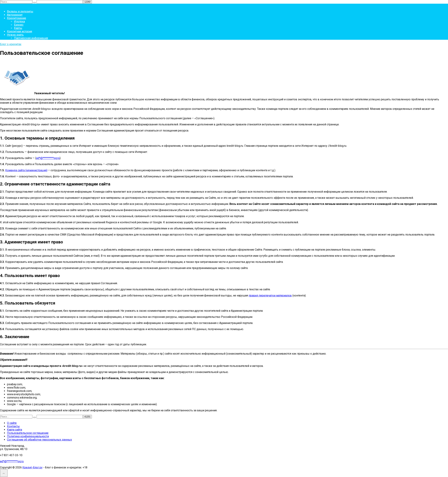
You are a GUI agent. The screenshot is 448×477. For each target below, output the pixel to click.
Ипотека (19, 21)
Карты (18, 28)
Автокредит (15, 14)
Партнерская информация (31, 38)
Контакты (13, 426)
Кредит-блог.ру (32, 467)
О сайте (12, 423)
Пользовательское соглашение (27, 433)
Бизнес (18, 24)
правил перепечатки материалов (270, 295)
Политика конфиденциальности (28, 436)
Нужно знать (15, 34)
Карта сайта (14, 429)
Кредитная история (19, 31)
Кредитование (16, 18)
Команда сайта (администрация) (26, 170)
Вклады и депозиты (20, 11)
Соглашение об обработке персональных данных (39, 439)
